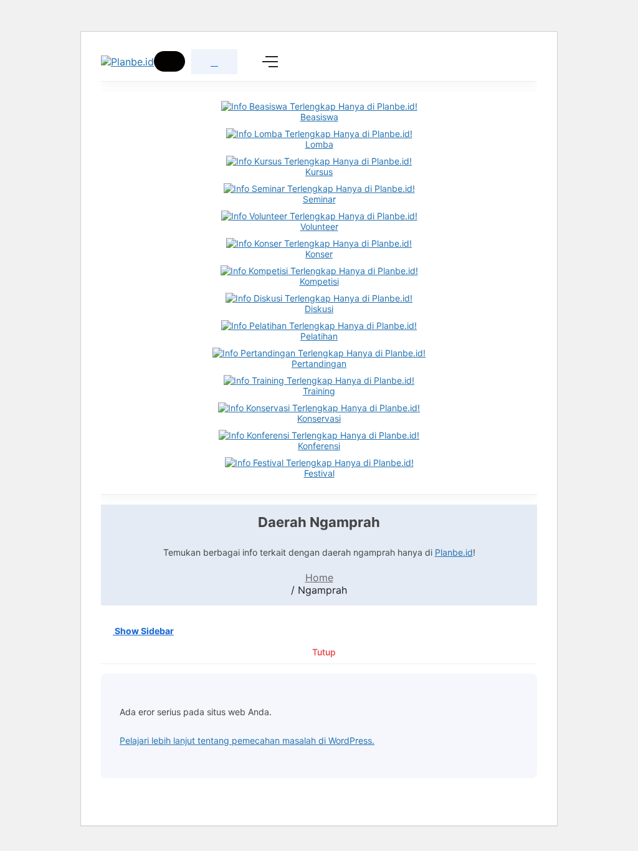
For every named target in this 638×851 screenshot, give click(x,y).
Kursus (319, 171)
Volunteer (319, 226)
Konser (319, 254)
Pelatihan (319, 336)
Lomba (319, 144)
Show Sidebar (143, 630)
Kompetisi (319, 281)
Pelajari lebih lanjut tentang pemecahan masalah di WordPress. (247, 740)
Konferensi (319, 445)
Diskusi (319, 308)
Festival (319, 473)
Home (319, 577)
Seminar (319, 199)
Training (319, 391)
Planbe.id (454, 552)
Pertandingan (319, 363)
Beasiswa (319, 117)
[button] (169, 61)
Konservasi (319, 418)
